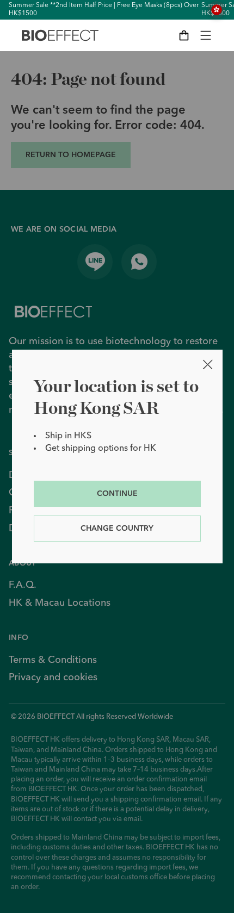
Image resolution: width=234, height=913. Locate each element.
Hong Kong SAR (216, 9)
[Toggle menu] (206, 35)
